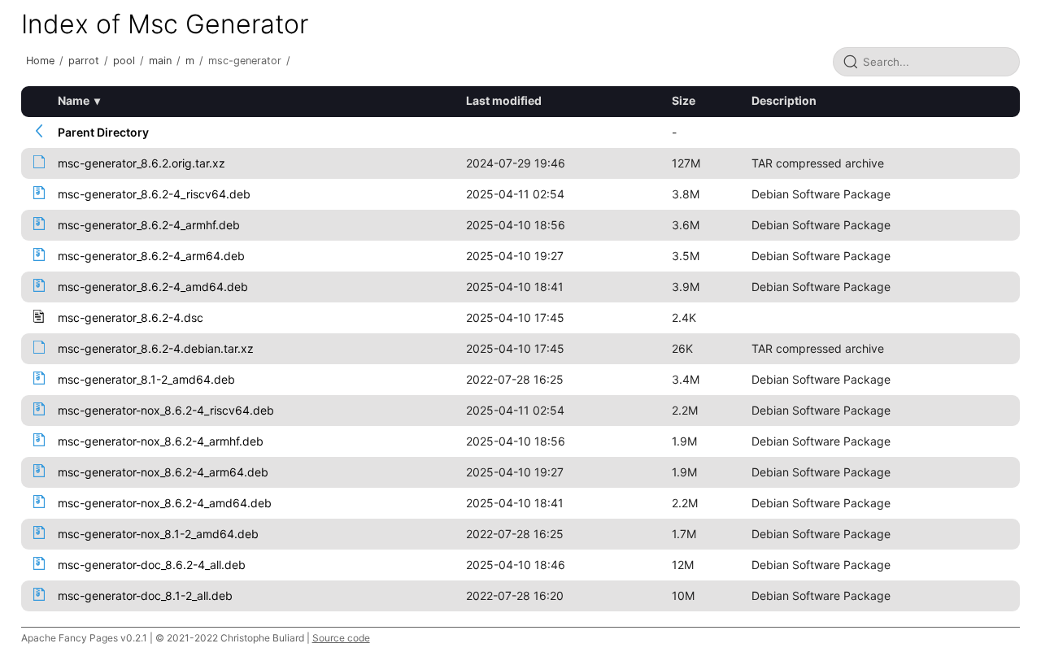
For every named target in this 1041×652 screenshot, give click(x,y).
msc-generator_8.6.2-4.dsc (130, 317)
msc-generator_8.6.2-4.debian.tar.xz (156, 348)
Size (683, 100)
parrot (83, 60)
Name (73, 100)
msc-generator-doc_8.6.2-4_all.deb (152, 565)
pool (124, 60)
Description (784, 100)
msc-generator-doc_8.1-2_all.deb (145, 595)
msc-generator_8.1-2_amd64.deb (146, 379)
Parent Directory (103, 132)
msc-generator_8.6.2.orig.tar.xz (141, 163)
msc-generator (244, 60)
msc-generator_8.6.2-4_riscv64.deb (154, 194)
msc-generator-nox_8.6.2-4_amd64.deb (165, 503)
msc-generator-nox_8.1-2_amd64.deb (158, 534)
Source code (341, 638)
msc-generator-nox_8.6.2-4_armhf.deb (161, 441)
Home (40, 60)
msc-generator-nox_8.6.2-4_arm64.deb (163, 472)
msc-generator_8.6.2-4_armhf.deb (149, 225)
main (160, 60)
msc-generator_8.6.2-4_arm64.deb (151, 256)
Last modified (504, 100)
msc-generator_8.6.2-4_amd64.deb (153, 286)
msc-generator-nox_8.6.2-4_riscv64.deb (166, 410)
